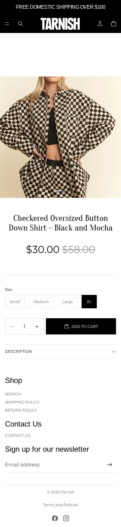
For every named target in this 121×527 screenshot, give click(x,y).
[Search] (20, 23)
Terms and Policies (60, 504)
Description (18, 351)
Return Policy (21, 410)
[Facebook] (55, 518)
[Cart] (113, 23)
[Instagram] (66, 518)
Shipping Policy (22, 402)
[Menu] (7, 23)
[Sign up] (109, 464)
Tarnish (67, 492)
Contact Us (17, 435)
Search (13, 393)
